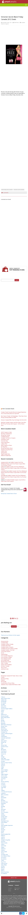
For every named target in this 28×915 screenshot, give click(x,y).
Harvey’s (3, 765)
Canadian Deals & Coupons (7, 647)
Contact (2, 677)
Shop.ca (3, 838)
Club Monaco (4, 736)
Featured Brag (4, 654)
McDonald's (3, 797)
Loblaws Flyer (4, 443)
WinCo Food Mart (5, 872)
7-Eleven (3, 697)
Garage (2, 756)
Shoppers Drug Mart (5, 840)
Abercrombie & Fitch (5, 698)
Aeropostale (3, 701)
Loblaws (3, 790)
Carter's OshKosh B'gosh (6, 733)
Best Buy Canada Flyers (6, 433)
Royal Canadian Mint (5, 834)
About (9, 889)
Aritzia (2, 711)
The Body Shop (4, 854)
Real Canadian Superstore (7, 825)
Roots (2, 832)
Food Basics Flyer (5, 439)
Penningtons (4, 818)
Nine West (3, 809)
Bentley (2, 720)
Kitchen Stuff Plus (5, 781)
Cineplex (3, 735)
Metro (2, 799)
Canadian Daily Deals (6, 645)
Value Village (4, 864)
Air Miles (3, 704)
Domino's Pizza (4, 746)
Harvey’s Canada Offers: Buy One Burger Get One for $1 (13, 420)
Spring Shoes (4, 452)
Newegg (3, 806)
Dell (2, 743)
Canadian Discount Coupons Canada (9, 648)
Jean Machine (4, 777)
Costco (2, 739)
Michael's (3, 800)
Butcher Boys (4, 729)
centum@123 (4, 471)
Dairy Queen (4, 740)
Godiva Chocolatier (5, 759)
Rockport (3, 829)
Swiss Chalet (4, 851)
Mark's (2, 796)
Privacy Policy (19, 907)
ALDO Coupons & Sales (6, 432)
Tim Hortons (3, 859)
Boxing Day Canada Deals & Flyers (9, 493)
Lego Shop (3, 787)
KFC (2, 780)
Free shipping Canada (6, 658)
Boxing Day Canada (5, 435)
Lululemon (3, 793)
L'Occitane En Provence (6, 791)
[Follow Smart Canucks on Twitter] (11, 618)
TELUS (2, 853)
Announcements (4, 641)
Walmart (3, 867)
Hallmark (3, 764)
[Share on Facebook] (20, 913)
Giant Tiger (3, 758)
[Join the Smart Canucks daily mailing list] (17, 618)
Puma (2, 824)
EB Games (3, 749)
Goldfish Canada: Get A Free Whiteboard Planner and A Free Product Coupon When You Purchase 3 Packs (13, 464)
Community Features (5, 651)
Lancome (3, 783)
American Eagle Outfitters (6, 708)
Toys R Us (3, 861)
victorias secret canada (19, 189)
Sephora (3, 837)
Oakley (2, 813)
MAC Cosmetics (4, 794)
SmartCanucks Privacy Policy (7, 683)
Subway (3, 850)
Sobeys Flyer (4, 451)
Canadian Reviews (5, 436)
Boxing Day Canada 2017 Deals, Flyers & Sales (11, 675)
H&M (2, 768)
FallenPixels (16, 22)
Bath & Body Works (5, 717)
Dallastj (2, 466)
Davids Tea (3, 742)
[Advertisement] (14, 77)
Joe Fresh (3, 778)
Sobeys (2, 844)
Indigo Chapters (4, 774)
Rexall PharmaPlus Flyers (7, 448)
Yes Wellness (4, 873)
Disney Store (4, 745)
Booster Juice (4, 726)
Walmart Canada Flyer (6, 455)
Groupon (3, 761)
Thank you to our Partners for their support (10, 635)
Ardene (2, 710)
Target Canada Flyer (5, 454)
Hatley (2, 767)
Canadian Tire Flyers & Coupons (8, 438)
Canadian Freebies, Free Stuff (7, 650)
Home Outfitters (4, 770)
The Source (3, 857)
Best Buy (3, 721)
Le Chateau (3, 786)
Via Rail (2, 866)
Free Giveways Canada (6, 657)
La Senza (3, 784)
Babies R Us (4, 714)
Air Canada (3, 702)
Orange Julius (4, 816)
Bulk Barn (3, 727)
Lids (2, 789)
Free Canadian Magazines (7, 655)
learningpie (3, 475)
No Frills (3, 810)
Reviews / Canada (5, 666)
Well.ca (2, 870)
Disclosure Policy (5, 678)
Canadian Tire (4, 732)
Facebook (17, 888)
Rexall (2, 828)
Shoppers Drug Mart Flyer (7, 449)
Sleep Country (4, 842)
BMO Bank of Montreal (6, 724)
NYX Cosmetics (4, 812)
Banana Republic (5, 716)
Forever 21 (3, 754)
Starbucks (3, 848)
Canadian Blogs (4, 642)
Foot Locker (3, 752)
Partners (3, 680)
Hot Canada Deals (8, 409)
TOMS (2, 860)
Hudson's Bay (4, 771)
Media (9, 890)
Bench (2, 718)
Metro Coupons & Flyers (6, 445)
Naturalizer (3, 803)
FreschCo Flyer (4, 441)
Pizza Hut (3, 819)
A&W (2, 713)
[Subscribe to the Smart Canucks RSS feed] (15, 618)
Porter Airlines (4, 822)
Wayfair (2, 869)
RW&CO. (3, 835)
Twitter (17, 889)
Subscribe (14, 626)
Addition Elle (3, 700)
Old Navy (3, 815)
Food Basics (4, 751)
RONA (2, 831)
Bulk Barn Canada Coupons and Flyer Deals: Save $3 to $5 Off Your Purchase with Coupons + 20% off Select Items (13, 424)
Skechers (3, 841)
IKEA (2, 772)
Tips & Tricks (4, 667)
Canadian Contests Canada (7, 644)
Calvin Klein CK (4, 730)
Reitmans (3, 826)
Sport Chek (3, 845)
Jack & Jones (4, 775)
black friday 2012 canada (7, 189)
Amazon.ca (3, 707)
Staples (2, 847)
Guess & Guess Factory (6, 762)
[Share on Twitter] (23, 913)
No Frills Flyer (4, 446)
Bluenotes (3, 723)
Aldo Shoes (3, 705)
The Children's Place (5, 856)
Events (2, 653)
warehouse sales (5, 669)
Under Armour (4, 863)
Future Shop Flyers (5, 442)
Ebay (2, 748)
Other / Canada (4, 663)
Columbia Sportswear (6, 737)
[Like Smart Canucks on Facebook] (13, 618)
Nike (2, 807)
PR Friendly (3, 681)
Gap (2, 755)
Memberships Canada (6, 661)
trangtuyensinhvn (5, 462)
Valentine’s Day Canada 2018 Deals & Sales (11, 684)
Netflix (2, 805)
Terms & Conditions (10, 907)
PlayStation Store (5, 821)
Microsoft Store (4, 802)
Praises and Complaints (6, 664)
